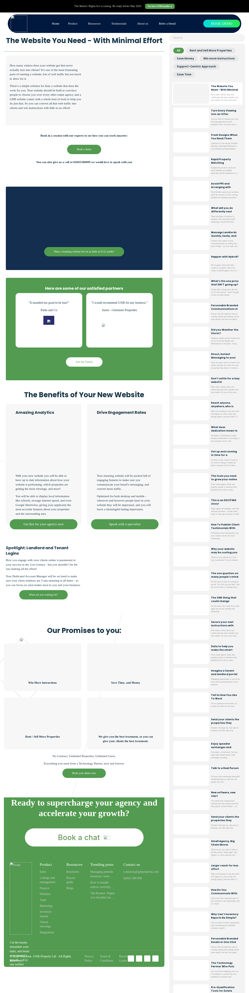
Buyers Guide (123, 958)
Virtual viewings (45, 924)
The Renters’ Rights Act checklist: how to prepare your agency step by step (102, 895)
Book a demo (84, 149)
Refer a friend (167, 23)
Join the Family (84, 361)
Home (55, 23)
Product (72, 23)
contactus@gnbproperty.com (141, 871)
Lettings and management (47, 880)
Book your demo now (84, 773)
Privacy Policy (89, 958)
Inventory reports (46, 914)
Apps (43, 899)
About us (142, 23)
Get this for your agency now (44, 524)
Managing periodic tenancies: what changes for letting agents (101, 874)
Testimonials (118, 23)
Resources (94, 23)
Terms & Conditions (106, 958)
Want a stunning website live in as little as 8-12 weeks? (84, 251)
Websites (45, 894)
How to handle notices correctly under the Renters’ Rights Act (101, 885)
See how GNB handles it (160, 6)
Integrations (47, 932)
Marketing (46, 905)
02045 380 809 (132, 878)
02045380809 (81, 162)
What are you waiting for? (43, 594)
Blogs (70, 888)
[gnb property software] (19, 23)
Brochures (72, 871)
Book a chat (79, 837)
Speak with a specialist (124, 524)
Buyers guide (70, 880)
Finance (44, 888)
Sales (43, 871)
